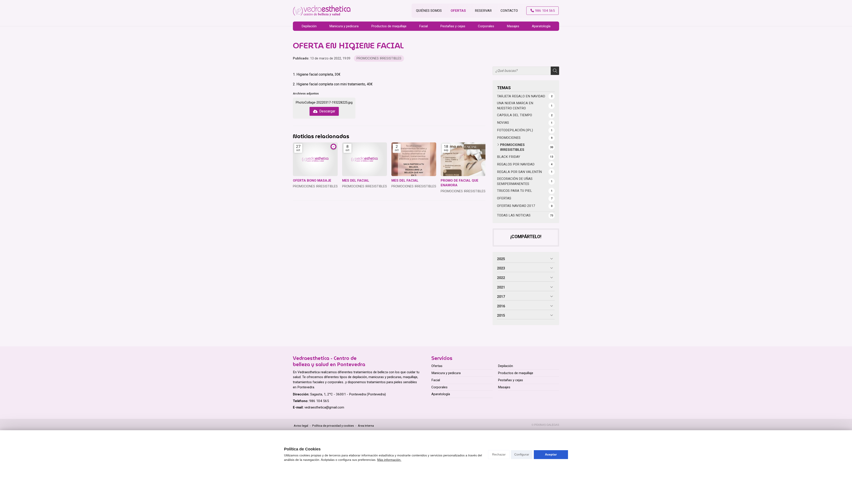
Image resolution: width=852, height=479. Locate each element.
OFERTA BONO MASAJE (312, 181)
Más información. (389, 459)
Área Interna (366, 425)
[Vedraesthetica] (322, 10)
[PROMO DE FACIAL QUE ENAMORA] (463, 159)
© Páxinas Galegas (545, 424)
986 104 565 (319, 401)
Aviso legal (301, 425)
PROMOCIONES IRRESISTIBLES (379, 58)
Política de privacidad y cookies (333, 425)
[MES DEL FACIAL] (364, 159)
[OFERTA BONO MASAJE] (315, 159)
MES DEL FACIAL (355, 181)
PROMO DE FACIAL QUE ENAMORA (459, 183)
